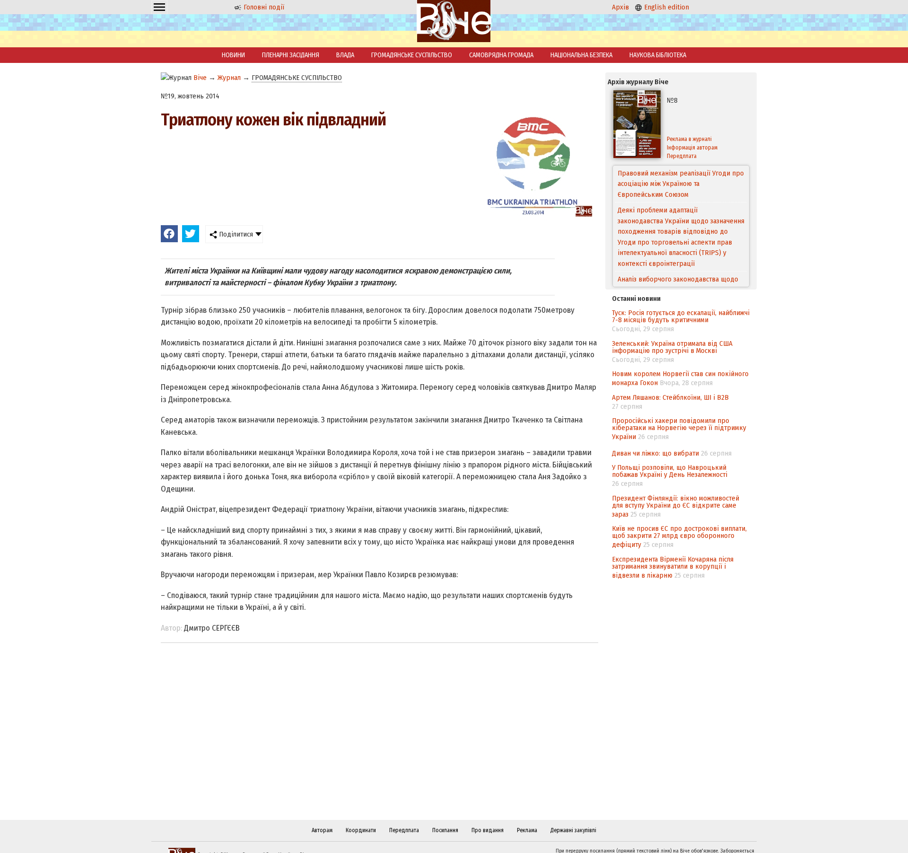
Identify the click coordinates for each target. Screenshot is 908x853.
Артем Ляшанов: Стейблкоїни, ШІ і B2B (670, 397)
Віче (200, 77)
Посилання (445, 830)
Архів (620, 7)
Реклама (527, 830)
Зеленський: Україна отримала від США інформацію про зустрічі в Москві (672, 347)
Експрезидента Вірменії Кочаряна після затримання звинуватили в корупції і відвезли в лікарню (672, 567)
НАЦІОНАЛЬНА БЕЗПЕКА (581, 55)
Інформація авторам (692, 147)
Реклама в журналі (689, 139)
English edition (665, 7)
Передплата (682, 156)
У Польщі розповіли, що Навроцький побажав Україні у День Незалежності (669, 471)
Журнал (229, 77)
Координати (361, 830)
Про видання (487, 830)
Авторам (322, 830)
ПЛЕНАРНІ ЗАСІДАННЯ (290, 55)
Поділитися (235, 234)
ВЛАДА (345, 55)
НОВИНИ (233, 55)
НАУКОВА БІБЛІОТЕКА (657, 55)
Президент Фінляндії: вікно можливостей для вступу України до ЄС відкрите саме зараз (675, 506)
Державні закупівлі (573, 830)
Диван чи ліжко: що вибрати (655, 453)
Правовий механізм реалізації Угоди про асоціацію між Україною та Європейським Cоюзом (681, 184)
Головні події (263, 7)
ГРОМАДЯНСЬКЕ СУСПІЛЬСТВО (411, 55)
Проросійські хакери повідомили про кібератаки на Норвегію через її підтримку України (679, 428)
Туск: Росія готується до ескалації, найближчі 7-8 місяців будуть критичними (681, 316)
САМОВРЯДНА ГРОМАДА (501, 55)
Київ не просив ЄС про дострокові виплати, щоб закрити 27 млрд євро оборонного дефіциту (679, 536)
